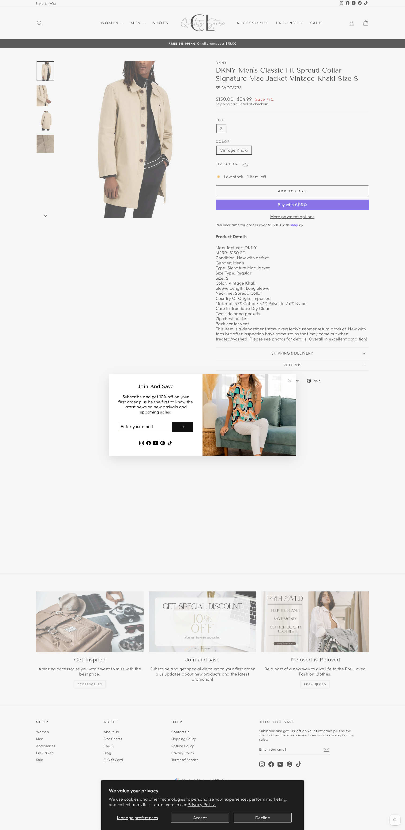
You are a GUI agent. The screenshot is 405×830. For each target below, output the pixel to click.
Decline (262, 817)
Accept (200, 817)
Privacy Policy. (202, 804)
